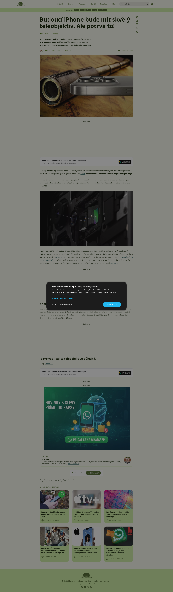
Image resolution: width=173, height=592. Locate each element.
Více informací (68, 295)
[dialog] (86, 296)
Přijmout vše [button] (112, 304)
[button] (86, 298)
